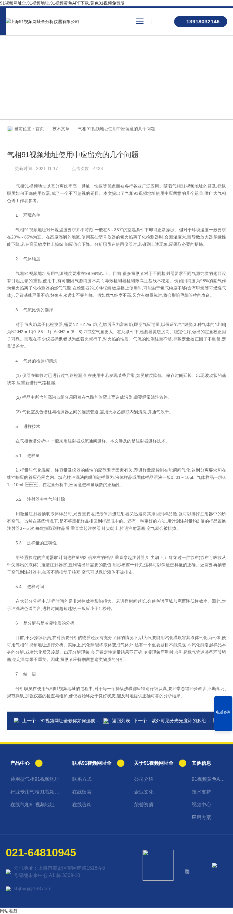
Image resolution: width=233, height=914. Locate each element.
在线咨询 (82, 804)
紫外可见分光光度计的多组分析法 (185, 720)
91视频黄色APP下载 (209, 779)
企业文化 (144, 791)
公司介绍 (144, 779)
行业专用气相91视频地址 (36, 791)
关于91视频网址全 (154, 763)
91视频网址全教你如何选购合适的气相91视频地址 (90, 720)
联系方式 (82, 779)
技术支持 (201, 791)
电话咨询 (223, 712)
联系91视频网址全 (92, 763)
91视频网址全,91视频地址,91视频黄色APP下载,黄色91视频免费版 (62, 3)
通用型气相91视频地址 (34, 779)
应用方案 (201, 817)
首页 (39, 128)
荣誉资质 (144, 804)
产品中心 (20, 763)
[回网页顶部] (223, 725)
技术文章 (60, 128)
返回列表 (121, 720)
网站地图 (8, 910)
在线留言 (82, 791)
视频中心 (201, 804)
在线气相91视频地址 (32, 804)
